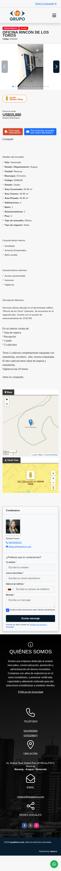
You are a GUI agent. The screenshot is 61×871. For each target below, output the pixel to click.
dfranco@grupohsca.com (20, 546)
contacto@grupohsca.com (30, 796)
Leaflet (34, 454)
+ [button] (7, 399)
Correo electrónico (15, 573)
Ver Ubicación (25, 481)
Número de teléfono (15, 584)
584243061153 (15, 542)
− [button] (7, 404)
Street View (16, 98)
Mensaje (10, 595)
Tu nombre (11, 562)
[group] (30, 67)
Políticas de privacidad (30, 692)
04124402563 (30, 731)
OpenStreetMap (52, 454)
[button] (13, 86)
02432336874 (30, 735)
